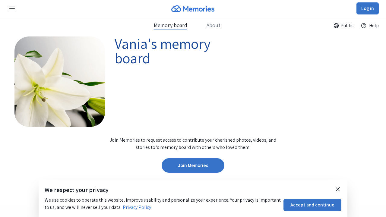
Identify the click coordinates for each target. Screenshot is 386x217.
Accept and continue (312, 205)
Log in (367, 8)
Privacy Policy (137, 207)
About (213, 25)
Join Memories (193, 165)
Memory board (170, 25)
